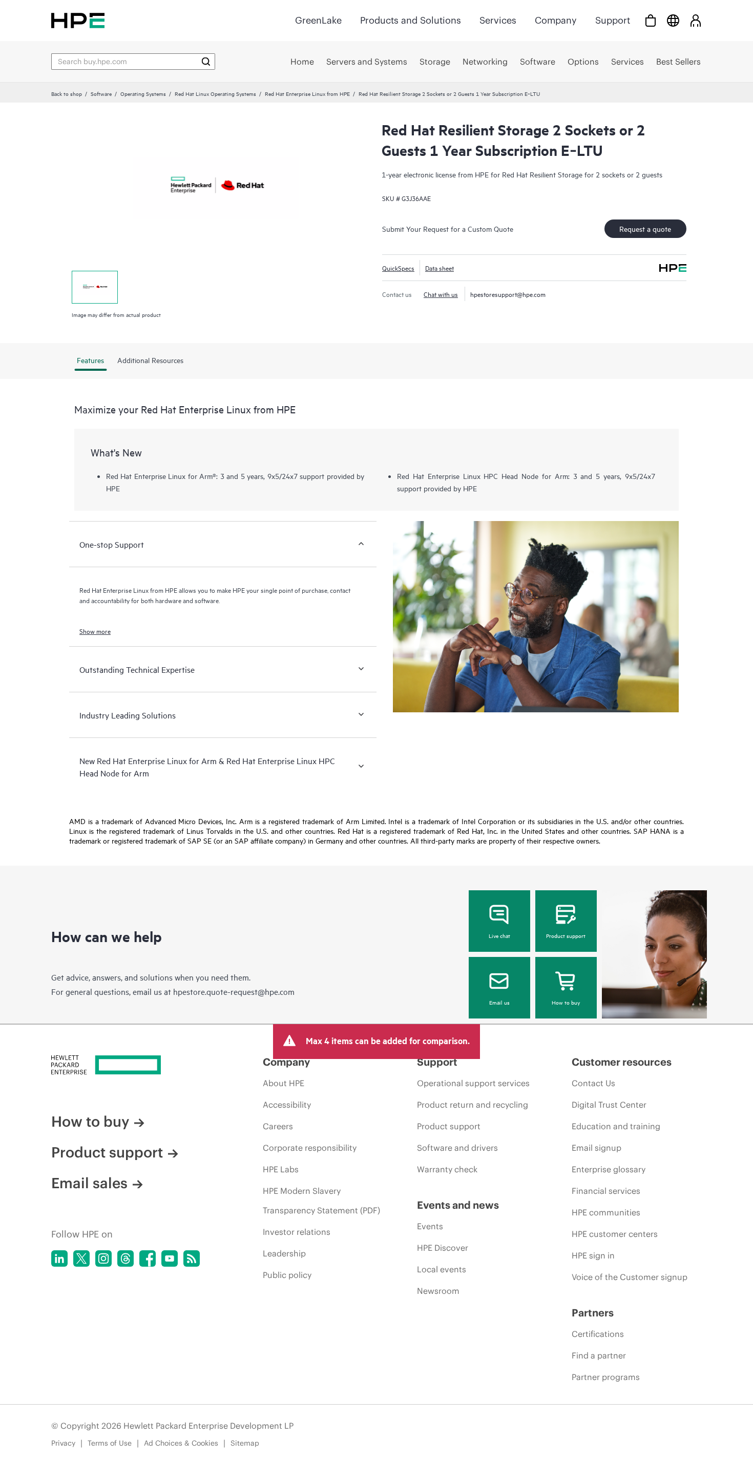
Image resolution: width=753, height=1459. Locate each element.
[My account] (695, 20)
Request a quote (645, 228)
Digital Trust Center (609, 1105)
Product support (565, 935)
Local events (441, 1269)
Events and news (458, 1204)
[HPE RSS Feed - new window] (191, 1258)
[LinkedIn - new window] (59, 1258)
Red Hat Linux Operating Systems (215, 93)
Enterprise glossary (608, 1169)
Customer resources (622, 1061)
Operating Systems (143, 93)
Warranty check (447, 1169)
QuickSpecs (398, 267)
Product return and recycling (472, 1105)
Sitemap (245, 1443)
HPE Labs (281, 1169)
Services (497, 20)
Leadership (284, 1253)
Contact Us (593, 1083)
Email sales (89, 1183)
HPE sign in (593, 1255)
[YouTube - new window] (169, 1258)
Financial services (606, 1191)
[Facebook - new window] (147, 1258)
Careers (278, 1126)
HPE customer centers (615, 1234)
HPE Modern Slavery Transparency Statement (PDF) (321, 1200)
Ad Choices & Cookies (181, 1443)
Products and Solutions (410, 20)
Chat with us (441, 293)
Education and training (616, 1126)
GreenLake (318, 20)
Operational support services (473, 1083)
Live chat (499, 935)
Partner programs (606, 1377)
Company (556, 20)
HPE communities (606, 1212)
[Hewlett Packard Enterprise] (77, 20)
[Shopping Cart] (650, 20)
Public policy (287, 1275)
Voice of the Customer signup (629, 1277)
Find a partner (599, 1355)
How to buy (566, 1002)
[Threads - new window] (125, 1258)
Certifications (598, 1334)
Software (101, 93)
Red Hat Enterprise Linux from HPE (307, 93)
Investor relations (296, 1232)
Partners (593, 1312)
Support (612, 20)
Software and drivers (457, 1148)
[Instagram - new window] (103, 1258)
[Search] (206, 61)
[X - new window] (81, 1258)
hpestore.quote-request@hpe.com (234, 991)
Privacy (63, 1443)
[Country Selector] (673, 20)
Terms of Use (110, 1443)
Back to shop (66, 93)
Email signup (596, 1148)
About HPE (283, 1083)
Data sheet (439, 267)
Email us (499, 1002)
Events (430, 1226)
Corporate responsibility (310, 1148)
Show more (95, 630)
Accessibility (287, 1105)
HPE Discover (442, 1248)
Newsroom (438, 1291)
